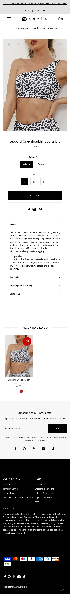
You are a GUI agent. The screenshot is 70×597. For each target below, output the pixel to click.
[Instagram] (24, 449)
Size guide (14, 277)
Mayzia (23, 586)
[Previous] (9, 45)
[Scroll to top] (62, 589)
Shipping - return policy (21, 285)
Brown (41, 164)
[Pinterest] (34, 449)
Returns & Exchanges (44, 493)
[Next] (18, 45)
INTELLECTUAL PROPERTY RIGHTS (18, 497)
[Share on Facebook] (29, 210)
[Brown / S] (21, 391)
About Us (7, 484)
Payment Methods (43, 497)
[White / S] (16, 391)
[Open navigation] (9, 18)
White (26, 164)
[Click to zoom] (61, 45)
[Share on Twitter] (34, 210)
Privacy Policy (9, 493)
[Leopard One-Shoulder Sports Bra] (19, 356)
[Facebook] (15, 449)
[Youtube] (43, 449)
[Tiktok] (53, 449)
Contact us (15, 293)
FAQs (37, 501)
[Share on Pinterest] (40, 210)
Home (16, 28)
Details (13, 224)
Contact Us (40, 484)
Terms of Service (10, 488)
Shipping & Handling (44, 488)
